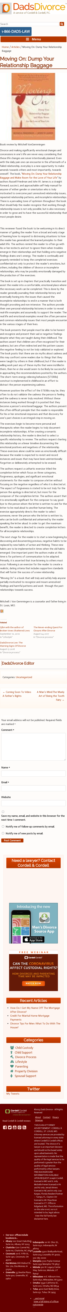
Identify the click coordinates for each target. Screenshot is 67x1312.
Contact (46, 1117)
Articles (15, 47)
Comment (7, 729)
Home (5, 47)
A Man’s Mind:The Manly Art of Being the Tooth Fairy (50, 695)
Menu (35, 39)
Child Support (23, 1052)
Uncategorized (24, 677)
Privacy (56, 1117)
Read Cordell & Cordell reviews (16, 1121)
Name (5, 767)
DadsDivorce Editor (18, 663)
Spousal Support (25, 1076)
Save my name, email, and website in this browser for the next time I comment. (33, 817)
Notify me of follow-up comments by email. (30, 826)
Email (5, 782)
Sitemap (39, 1120)
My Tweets (12, 1093)
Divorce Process (25, 1057)
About (38, 1117)
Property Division (26, 1071)
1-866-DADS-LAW (16, 31)
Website (6, 797)
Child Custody (24, 1048)
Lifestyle (21, 1062)
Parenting (21, 1066)
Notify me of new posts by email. (24, 833)
